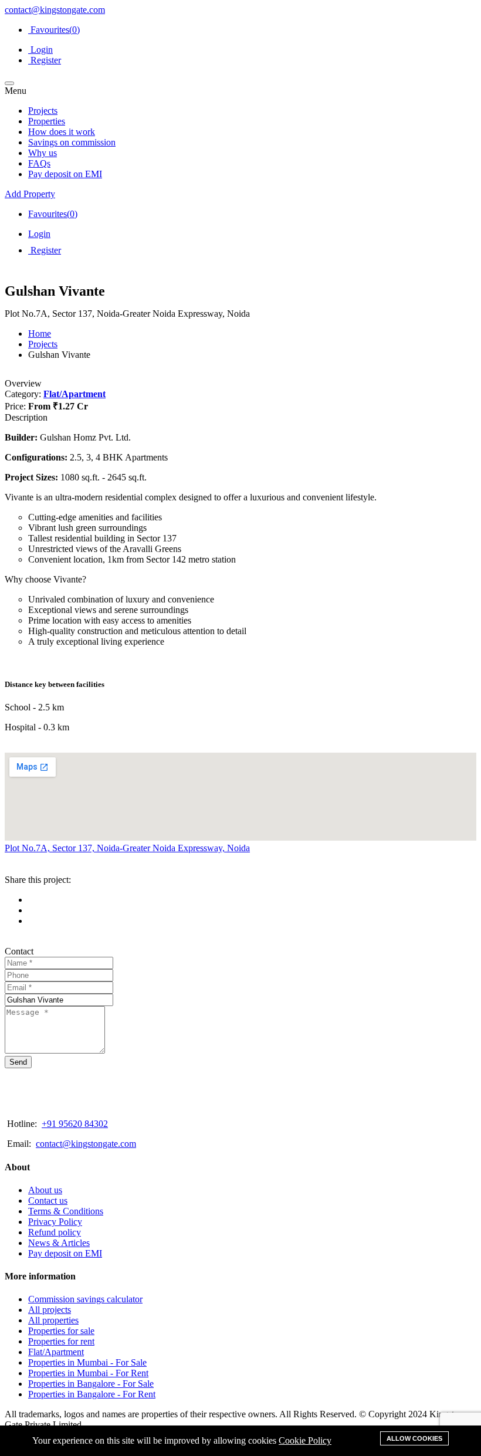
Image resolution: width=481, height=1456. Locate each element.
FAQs (39, 163)
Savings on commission (72, 142)
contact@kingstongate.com (55, 10)
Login (40, 50)
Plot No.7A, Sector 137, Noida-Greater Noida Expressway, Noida (127, 848)
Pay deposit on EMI (65, 174)
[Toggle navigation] (9, 83)
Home (39, 333)
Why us (42, 153)
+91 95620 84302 (75, 1124)
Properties (46, 121)
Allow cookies (414, 1438)
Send (18, 1062)
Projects (42, 111)
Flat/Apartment (74, 394)
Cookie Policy (305, 1440)
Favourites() (54, 30)
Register (44, 60)
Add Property (30, 194)
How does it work (61, 132)
